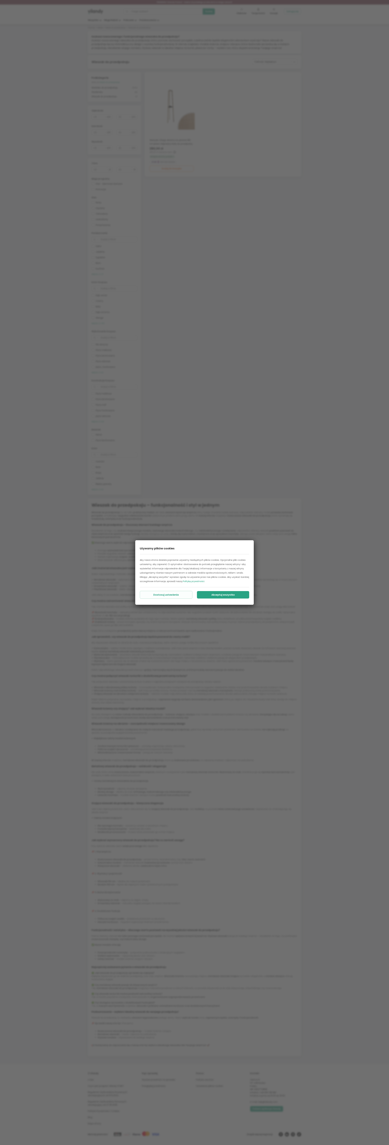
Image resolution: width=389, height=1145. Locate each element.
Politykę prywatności (193, 581)
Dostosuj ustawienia (166, 595)
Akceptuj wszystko (223, 595)
